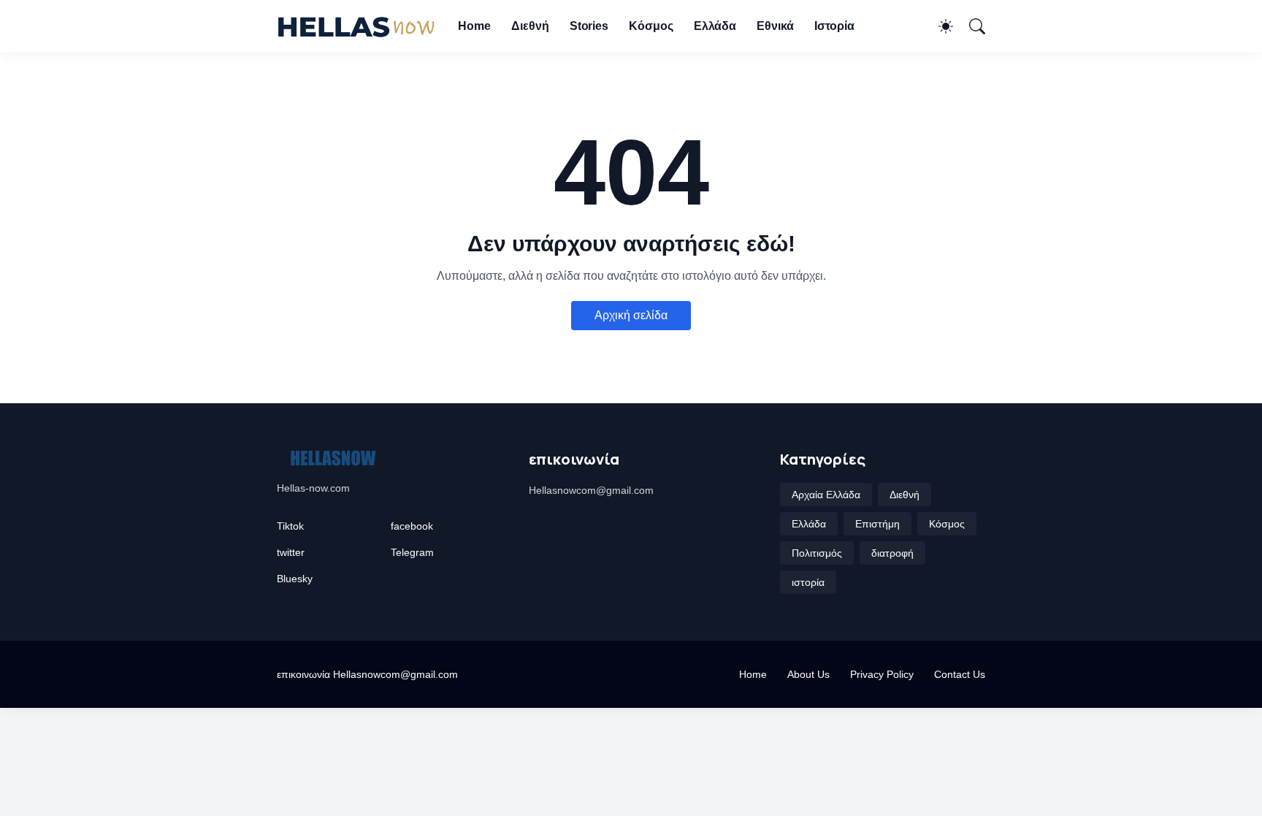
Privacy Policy (882, 674)
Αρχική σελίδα (631, 315)
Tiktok (290, 526)
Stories (589, 26)
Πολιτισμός (817, 553)
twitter (291, 552)
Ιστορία (834, 26)
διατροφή (892, 553)
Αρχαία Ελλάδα (826, 494)
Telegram (412, 552)
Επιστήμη (877, 524)
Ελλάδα (715, 26)
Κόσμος (651, 26)
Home (474, 26)
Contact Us (959, 674)
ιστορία (808, 582)
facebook (412, 526)
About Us (808, 674)
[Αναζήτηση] (970, 26)
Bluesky (295, 578)
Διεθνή (530, 26)
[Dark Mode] (938, 26)
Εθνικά (775, 26)
